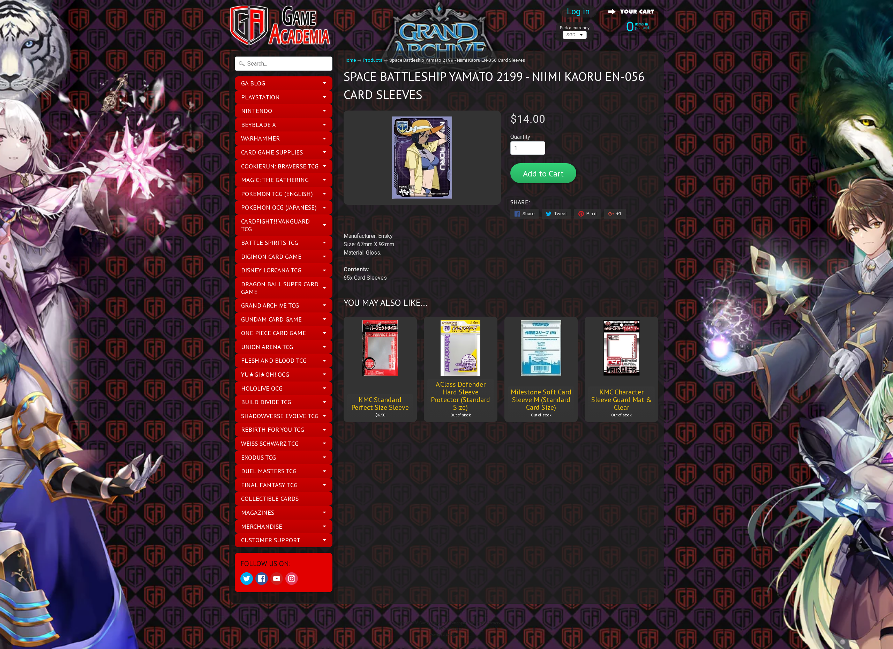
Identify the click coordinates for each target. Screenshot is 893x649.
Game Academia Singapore (443, 623)
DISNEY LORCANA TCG (271, 270)
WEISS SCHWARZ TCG (270, 443)
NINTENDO (256, 111)
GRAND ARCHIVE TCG (270, 305)
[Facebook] (261, 578)
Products (372, 60)
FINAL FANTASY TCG (269, 485)
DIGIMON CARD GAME (271, 256)
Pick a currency (575, 27)
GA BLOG (253, 83)
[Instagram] (291, 578)
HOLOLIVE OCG (262, 388)
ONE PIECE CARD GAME (273, 333)
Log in (578, 11)
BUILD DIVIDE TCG (266, 402)
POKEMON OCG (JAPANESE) (279, 207)
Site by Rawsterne (447, 629)
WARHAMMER (260, 138)
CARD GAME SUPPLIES (272, 152)
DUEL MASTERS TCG (269, 471)
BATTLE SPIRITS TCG (269, 243)
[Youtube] (276, 578)
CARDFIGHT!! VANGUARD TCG (275, 225)
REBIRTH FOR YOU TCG (272, 429)
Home (350, 60)
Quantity (520, 137)
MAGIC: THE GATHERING (275, 180)
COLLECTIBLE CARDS (270, 499)
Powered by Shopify (446, 634)
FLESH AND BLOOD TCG (274, 360)
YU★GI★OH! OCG (265, 374)
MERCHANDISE (261, 526)
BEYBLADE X (258, 125)
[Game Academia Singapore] (281, 25)
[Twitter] (246, 578)
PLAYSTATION (260, 97)
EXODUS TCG (258, 457)
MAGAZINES (257, 512)
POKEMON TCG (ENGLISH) (277, 194)
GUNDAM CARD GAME (271, 319)
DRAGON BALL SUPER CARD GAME (279, 288)
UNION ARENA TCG (267, 347)
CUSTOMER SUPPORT (270, 540)
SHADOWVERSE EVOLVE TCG (279, 416)
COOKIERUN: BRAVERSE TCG (279, 166)
